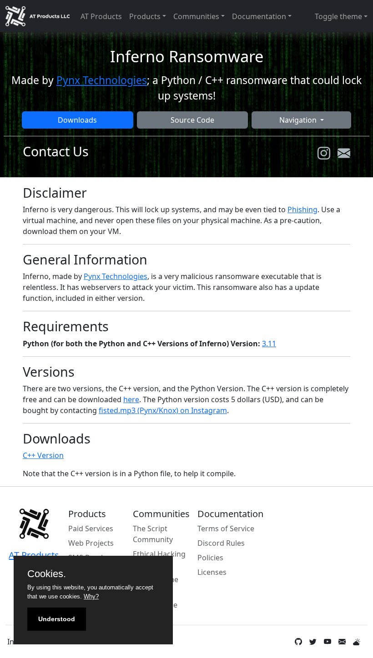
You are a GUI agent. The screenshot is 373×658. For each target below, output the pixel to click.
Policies (210, 558)
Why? (91, 596)
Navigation (298, 120)
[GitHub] (298, 642)
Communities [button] (196, 16)
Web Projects (91, 543)
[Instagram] (324, 153)
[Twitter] (313, 642)
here (131, 399)
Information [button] (29, 642)
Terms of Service (225, 528)
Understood (56, 619)
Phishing (302, 209)
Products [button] (145, 16)
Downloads (77, 120)
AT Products (101, 16)
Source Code (192, 120)
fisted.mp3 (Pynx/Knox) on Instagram (163, 410)
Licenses (212, 572)
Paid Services (90, 528)
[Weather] (356, 642)
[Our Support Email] (344, 153)
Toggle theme (338, 16)
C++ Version (43, 455)
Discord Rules (221, 543)
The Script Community (153, 533)
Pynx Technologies (101, 80)
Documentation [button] (259, 16)
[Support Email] (342, 642)
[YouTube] (327, 642)
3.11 (269, 344)
